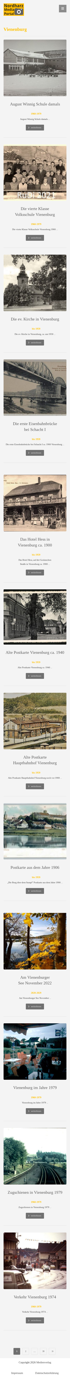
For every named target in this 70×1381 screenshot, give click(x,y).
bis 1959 (36, 329)
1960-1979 (36, 114)
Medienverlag (43, 1362)
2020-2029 (36, 993)
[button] (62, 8)
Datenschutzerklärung (47, 1373)
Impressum (17, 1373)
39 (43, 1351)
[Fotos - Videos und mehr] (14, 9)
